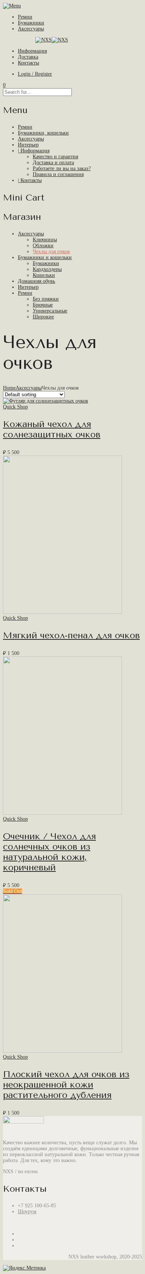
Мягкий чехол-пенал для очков (71, 635)
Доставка (28, 57)
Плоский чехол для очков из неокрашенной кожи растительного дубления (66, 1084)
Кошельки (44, 275)
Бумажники (31, 23)
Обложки (43, 245)
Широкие (43, 317)
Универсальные (50, 311)
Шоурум (27, 1211)
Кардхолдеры (47, 269)
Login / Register (35, 74)
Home (9, 388)
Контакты (28, 63)
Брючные (43, 305)
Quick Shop (15, 407)
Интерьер (28, 287)
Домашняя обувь (36, 281)
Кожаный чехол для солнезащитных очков (51, 429)
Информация (32, 51)
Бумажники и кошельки (45, 257)
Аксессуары (31, 29)
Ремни (25, 17)
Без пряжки (46, 299)
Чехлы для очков (51, 251)
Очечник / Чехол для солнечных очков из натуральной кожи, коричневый (49, 852)
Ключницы (45, 239)
